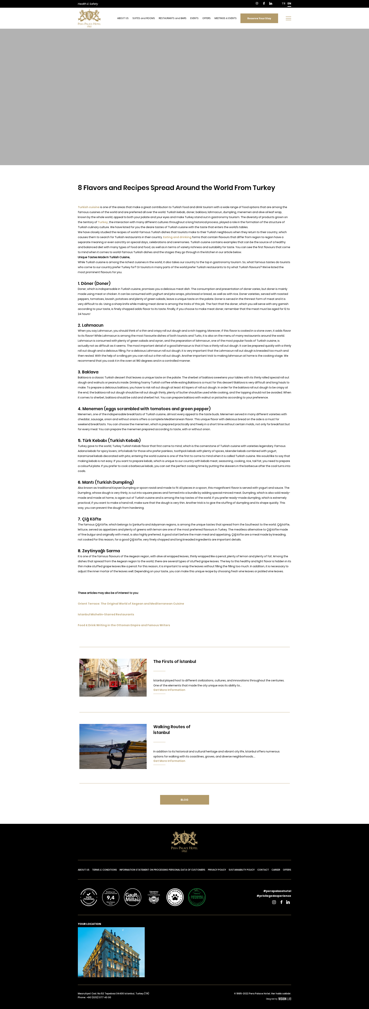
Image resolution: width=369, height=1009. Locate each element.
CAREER (276, 869)
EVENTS (194, 18)
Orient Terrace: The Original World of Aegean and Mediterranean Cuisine (131, 604)
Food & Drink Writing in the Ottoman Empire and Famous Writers (124, 625)
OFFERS (206, 18)
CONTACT (263, 869)
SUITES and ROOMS (143, 18)
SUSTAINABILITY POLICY (242, 869)
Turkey (103, 222)
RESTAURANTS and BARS (172, 18)
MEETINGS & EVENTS (225, 18)
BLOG (184, 800)
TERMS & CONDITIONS (104, 869)
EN (289, 3)
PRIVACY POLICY (217, 869)
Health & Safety (88, 4)
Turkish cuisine (89, 207)
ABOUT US (123, 18)
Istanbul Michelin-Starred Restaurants (106, 614)
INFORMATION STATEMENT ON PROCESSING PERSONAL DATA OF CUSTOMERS (162, 869)
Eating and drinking (177, 237)
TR (283, 3)
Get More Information (169, 690)
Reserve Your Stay (259, 18)
